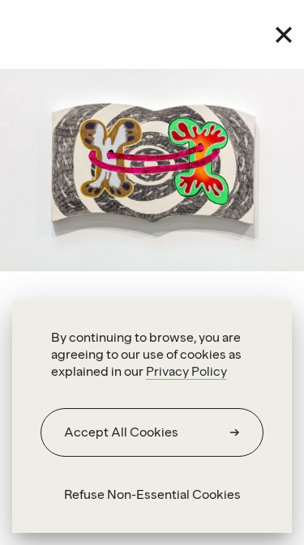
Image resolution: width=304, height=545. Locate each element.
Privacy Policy (186, 371)
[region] (152, 416)
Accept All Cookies (121, 432)
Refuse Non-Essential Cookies (152, 494)
